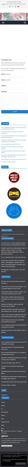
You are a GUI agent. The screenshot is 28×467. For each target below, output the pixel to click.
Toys (2, 418)
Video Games (4, 412)
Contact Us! (4, 395)
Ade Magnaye (4, 269)
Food (2, 428)
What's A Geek (11, 438)
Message (4, 91)
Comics (3, 402)
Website (3, 86)
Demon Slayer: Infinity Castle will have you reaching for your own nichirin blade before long (12, 299)
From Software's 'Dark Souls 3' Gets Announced (13, 159)
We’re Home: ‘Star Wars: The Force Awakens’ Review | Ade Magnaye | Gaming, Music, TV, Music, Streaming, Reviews (13, 262)
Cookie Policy (8, 460)
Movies (3, 405)
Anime (3, 415)
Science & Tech (5, 422)
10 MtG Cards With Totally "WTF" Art (10, 144)
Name (5, 74)
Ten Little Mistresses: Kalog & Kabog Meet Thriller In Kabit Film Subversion (12, 252)
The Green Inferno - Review (8, 162)
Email (5, 80)
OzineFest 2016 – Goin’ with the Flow (15, 257)
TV (2, 409)
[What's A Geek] (14, 14)
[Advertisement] (14, 44)
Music (2, 425)
